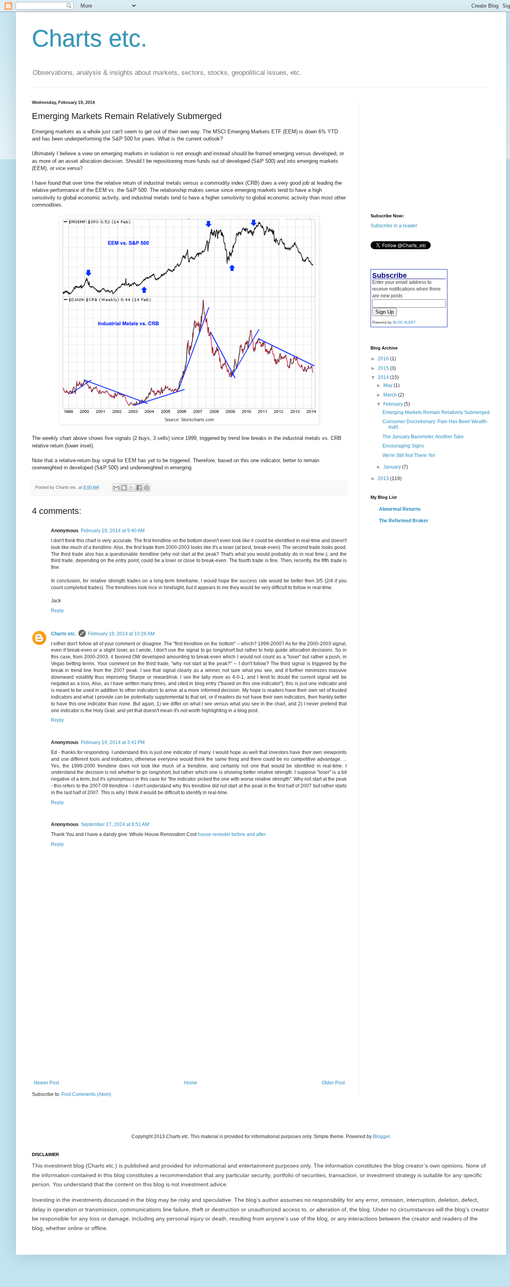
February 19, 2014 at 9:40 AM (113, 530)
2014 (384, 377)
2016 (384, 358)
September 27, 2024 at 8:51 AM (115, 824)
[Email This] (116, 488)
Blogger (381, 1136)
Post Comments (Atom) (86, 1094)
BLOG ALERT (404, 322)
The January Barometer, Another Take (423, 436)
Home (190, 1083)
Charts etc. (89, 38)
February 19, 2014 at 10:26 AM (121, 634)
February (393, 404)
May (388, 385)
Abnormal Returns (400, 509)
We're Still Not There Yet (408, 455)
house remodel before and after (232, 834)
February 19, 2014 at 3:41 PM (113, 742)
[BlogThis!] (124, 488)
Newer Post (46, 1083)
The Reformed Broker (403, 520)
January (392, 467)
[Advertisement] (189, 1020)
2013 (384, 478)
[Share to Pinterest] (147, 488)
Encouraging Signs (403, 446)
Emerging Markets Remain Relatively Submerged (436, 412)
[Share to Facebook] (139, 488)
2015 (384, 368)
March (390, 395)
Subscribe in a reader (394, 225)
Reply (57, 610)
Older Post (333, 1083)
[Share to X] (131, 488)
